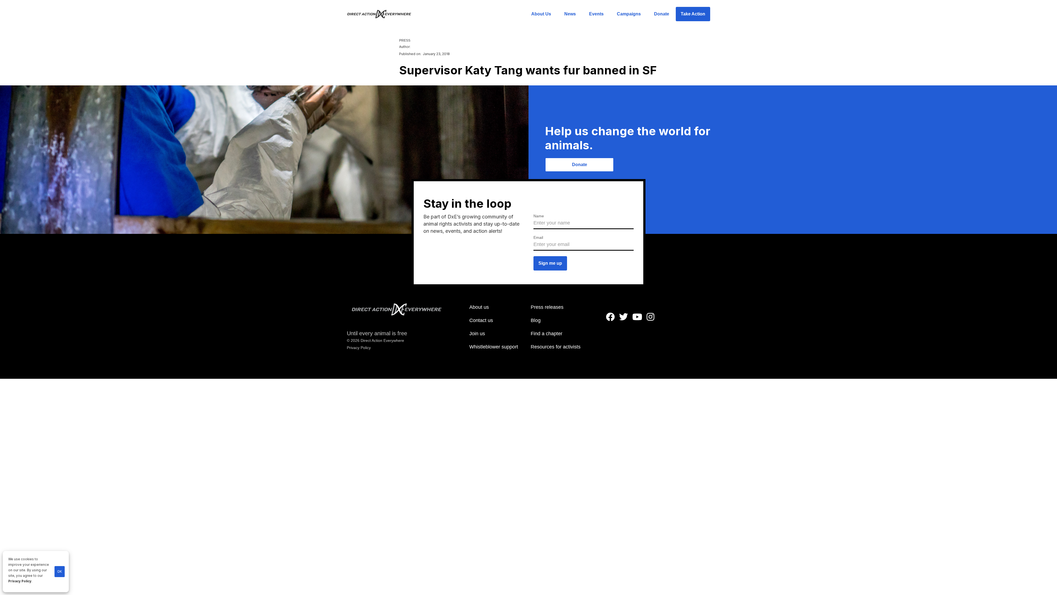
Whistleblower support (493, 347)
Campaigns (629, 14)
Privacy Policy (19, 581)
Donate (661, 14)
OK (59, 572)
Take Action (693, 14)
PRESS (404, 40)
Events (596, 14)
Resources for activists (556, 347)
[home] (382, 14)
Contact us (481, 320)
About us (479, 307)
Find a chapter (546, 333)
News (570, 14)
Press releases (547, 307)
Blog (536, 320)
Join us (477, 333)
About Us (541, 14)
